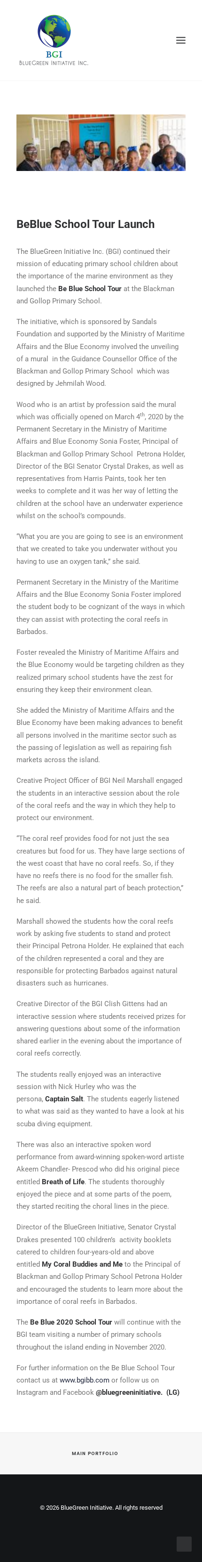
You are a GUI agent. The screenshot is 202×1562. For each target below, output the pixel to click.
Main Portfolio (95, 1453)
